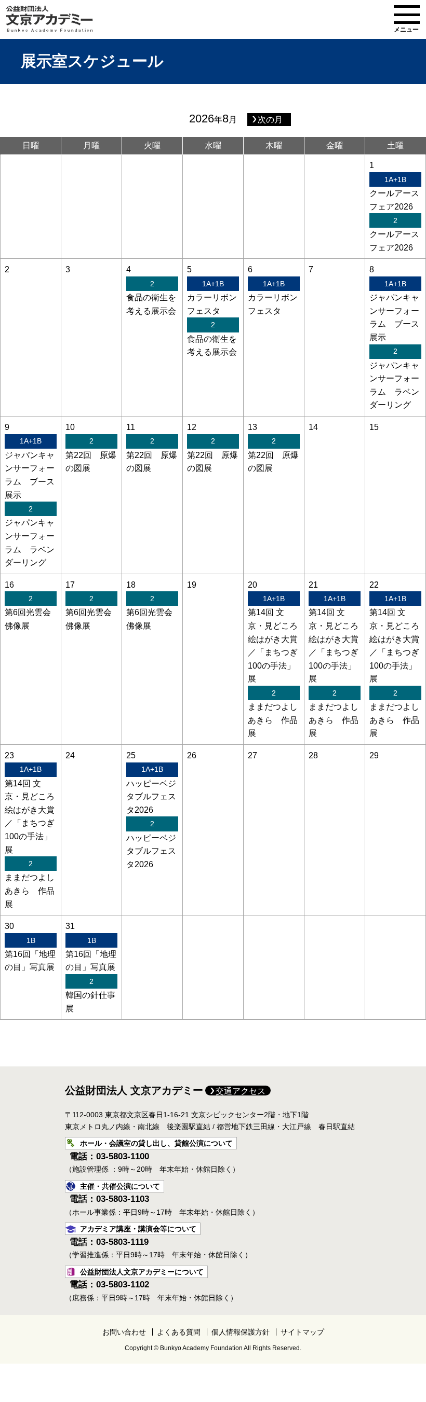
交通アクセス (240, 1091)
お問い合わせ (124, 1332)
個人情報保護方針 (240, 1332)
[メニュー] (407, 14)
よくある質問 (179, 1332)
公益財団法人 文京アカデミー (134, 1090)
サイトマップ (302, 1332)
